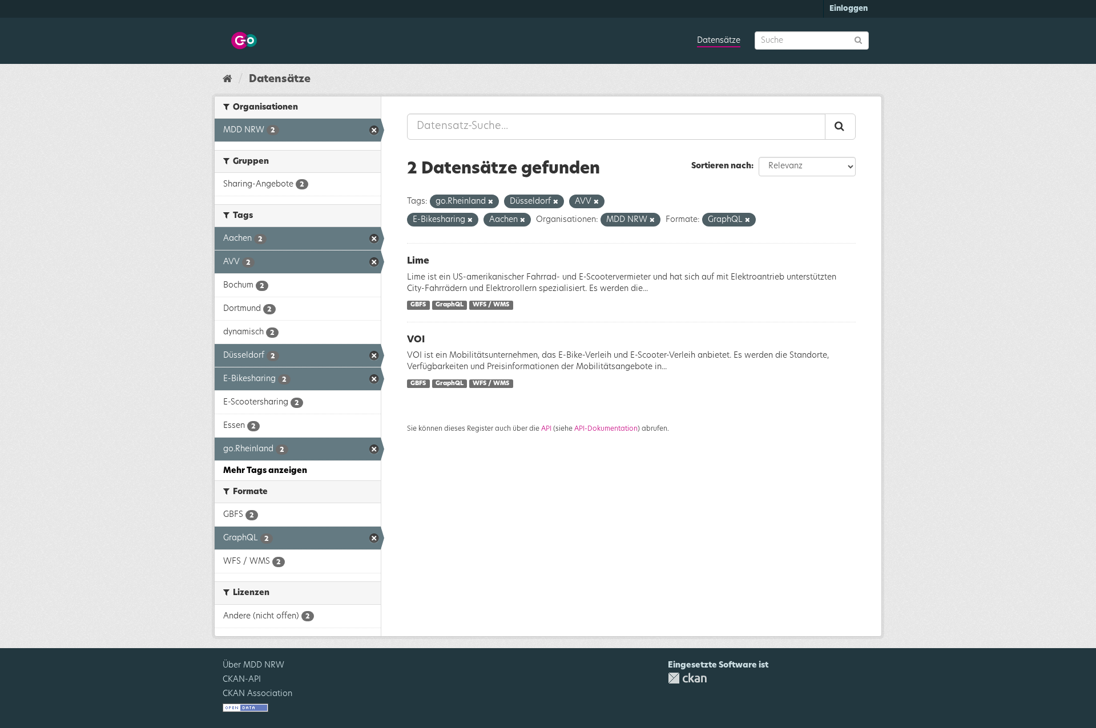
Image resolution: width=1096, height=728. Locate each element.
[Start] (227, 79)
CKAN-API (242, 679)
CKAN (687, 678)
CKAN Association (257, 694)
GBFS (418, 305)
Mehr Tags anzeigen (265, 471)
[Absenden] (858, 40)
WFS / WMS (491, 305)
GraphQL (450, 305)
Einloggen (848, 9)
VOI (416, 339)
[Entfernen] (490, 202)
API (546, 428)
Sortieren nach (721, 166)
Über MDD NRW (253, 665)
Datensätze (718, 41)
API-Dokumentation (606, 428)
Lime (418, 260)
